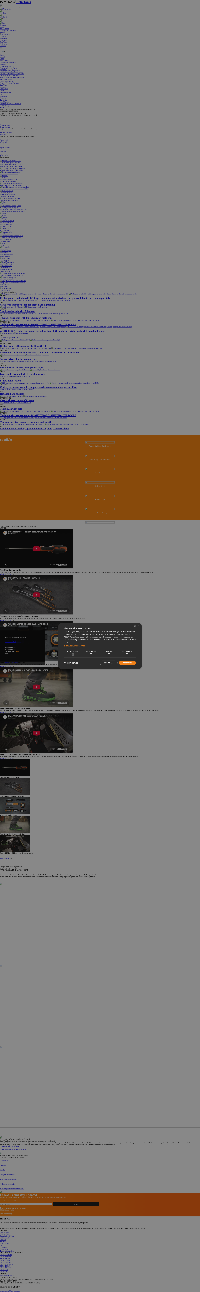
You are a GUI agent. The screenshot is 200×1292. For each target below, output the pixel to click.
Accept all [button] (127, 663)
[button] (100, 646)
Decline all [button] (108, 663)
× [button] (138, 626)
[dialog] (100, 646)
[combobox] (135, 626)
